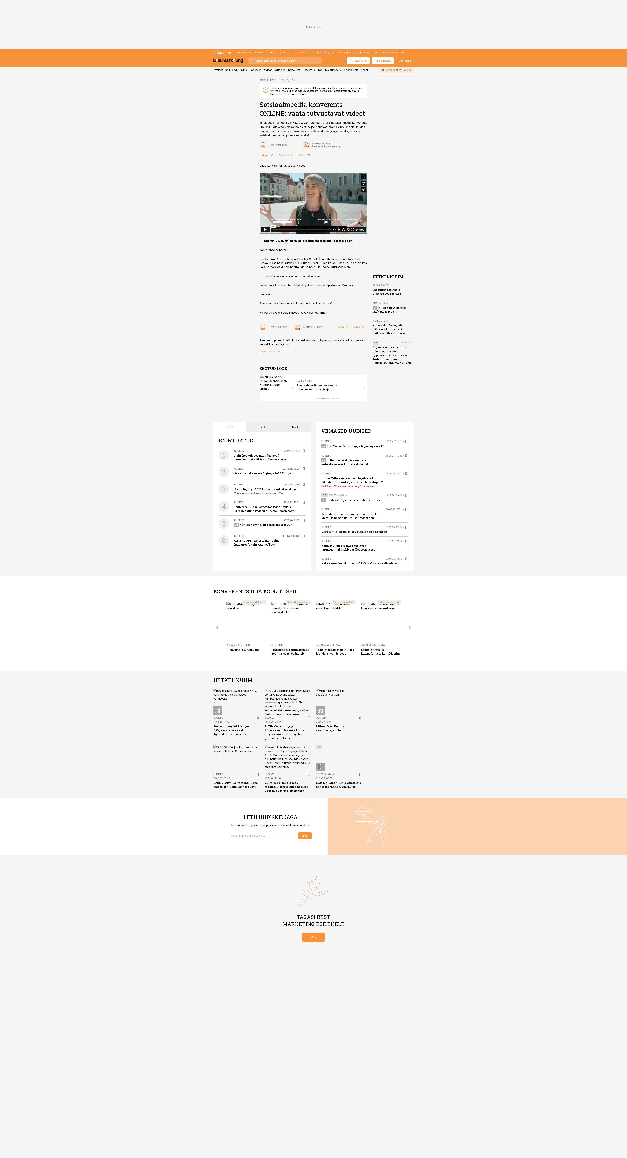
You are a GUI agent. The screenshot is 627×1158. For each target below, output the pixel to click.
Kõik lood (231, 70)
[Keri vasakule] (292, 388)
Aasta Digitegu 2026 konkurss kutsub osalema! (265, 489)
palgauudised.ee (285, 52)
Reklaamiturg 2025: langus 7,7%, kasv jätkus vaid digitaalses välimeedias (231, 730)
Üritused (280, 70)
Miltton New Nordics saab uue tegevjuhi (266, 524)
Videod (268, 70)
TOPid (243, 70)
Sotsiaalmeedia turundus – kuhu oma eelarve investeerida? (296, 303)
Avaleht (218, 70)
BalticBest (294, 70)
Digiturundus (267, 351)
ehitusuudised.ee (389, 52)
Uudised (239, 450)
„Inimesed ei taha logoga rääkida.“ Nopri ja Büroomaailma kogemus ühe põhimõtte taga (286, 786)
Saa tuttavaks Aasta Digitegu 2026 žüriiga (262, 473)
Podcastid (255, 70)
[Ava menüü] (229, 52)
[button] (263, 835)
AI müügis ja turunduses (242, 649)
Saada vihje (351, 70)
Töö (320, 70)
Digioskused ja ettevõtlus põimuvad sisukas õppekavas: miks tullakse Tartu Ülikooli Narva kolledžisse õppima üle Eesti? (392, 355)
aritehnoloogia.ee (325, 52)
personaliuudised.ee (264, 52)
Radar (364, 70)
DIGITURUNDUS (268, 80)
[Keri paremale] (364, 388)
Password (309, 70)
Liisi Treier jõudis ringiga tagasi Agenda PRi (356, 446)
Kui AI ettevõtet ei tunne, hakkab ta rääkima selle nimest (360, 563)
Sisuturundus (333, 70)
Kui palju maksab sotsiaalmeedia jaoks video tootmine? (293, 312)
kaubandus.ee (244, 52)
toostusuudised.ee (346, 52)
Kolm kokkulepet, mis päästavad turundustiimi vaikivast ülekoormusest (390, 329)
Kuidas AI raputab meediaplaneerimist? (353, 500)
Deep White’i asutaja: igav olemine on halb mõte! (354, 531)
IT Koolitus (278, 645)
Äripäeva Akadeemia (238, 645)
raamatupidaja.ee (305, 52)
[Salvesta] (304, 451)
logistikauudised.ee (368, 52)
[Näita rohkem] (402, 52)
